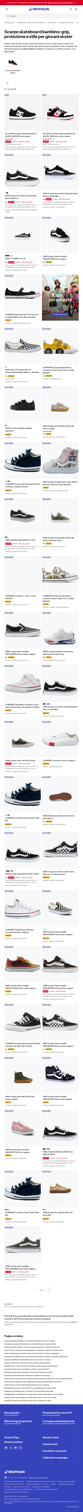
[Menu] (7, 9)
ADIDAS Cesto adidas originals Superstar (18, 429)
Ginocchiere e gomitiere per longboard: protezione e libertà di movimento (33, 1382)
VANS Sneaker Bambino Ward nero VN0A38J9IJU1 (58, 1153)
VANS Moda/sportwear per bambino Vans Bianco (58, 817)
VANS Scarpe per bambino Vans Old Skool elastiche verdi (58, 539)
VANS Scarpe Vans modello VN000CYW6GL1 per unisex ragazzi (20, 987)
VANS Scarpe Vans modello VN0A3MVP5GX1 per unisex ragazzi (58, 1044)
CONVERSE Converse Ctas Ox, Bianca (59, 760)
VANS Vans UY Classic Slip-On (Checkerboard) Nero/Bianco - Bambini (22, 371)
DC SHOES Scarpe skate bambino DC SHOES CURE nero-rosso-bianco (59, 135)
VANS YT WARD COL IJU (15, 258)
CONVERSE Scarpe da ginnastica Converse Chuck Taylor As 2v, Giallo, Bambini (58, 370)
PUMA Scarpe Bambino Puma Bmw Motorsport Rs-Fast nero (58, 652)
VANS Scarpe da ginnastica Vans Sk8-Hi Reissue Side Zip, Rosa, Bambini (60, 483)
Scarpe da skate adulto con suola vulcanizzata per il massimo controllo (32, 1347)
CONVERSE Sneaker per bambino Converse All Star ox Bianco (19, 931)
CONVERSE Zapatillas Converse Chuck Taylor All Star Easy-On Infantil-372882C (22, 706)
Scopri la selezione (60, 314)
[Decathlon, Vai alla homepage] (39, 9)
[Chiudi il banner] (77, 2)
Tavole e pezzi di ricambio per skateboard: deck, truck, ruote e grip (30, 1397)
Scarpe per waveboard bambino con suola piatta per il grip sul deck (30, 1344)
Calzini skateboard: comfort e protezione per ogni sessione (27, 1363)
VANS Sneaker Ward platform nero (20, 540)
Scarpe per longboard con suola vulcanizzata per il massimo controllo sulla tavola (36, 1356)
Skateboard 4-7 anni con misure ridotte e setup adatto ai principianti (30, 1366)
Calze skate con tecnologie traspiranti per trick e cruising (26, 1385)
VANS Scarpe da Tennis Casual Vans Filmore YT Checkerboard (58, 873)
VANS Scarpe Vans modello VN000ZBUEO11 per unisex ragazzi (58, 933)
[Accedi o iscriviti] (70, 9)
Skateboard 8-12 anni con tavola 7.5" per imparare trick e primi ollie (30, 1388)
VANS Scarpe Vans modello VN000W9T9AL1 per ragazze (17, 1151)
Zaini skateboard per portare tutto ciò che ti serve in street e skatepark (31, 1353)
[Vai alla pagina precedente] (34, 1290)
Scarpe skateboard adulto (12, 72)
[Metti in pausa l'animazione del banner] (73, 2)
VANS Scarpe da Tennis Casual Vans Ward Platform (20, 197)
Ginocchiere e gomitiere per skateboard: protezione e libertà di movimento (33, 1350)
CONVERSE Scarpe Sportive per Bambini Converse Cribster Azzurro (22, 485)
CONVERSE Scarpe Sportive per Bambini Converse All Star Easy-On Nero (22, 1044)
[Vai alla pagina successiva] (48, 1290)
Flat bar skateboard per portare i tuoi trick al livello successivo (28, 1372)
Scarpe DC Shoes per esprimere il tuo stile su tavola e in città (27, 1401)
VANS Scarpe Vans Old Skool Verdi (20, 760)
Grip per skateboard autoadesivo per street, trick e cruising (27, 1360)
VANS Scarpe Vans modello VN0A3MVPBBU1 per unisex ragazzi (20, 1267)
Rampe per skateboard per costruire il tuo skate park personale (28, 1391)
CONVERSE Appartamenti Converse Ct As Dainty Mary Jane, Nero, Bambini (22, 315)
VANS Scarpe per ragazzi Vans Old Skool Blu (58, 1213)
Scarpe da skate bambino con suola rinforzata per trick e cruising (29, 1341)
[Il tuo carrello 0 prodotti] (76, 9)
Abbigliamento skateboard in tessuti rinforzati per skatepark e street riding (33, 1394)
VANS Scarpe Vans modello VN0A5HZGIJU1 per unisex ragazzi (57, 1097)
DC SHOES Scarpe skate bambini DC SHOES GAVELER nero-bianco (21, 135)
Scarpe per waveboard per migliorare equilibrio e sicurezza (27, 1375)
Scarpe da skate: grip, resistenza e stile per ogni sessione (26, 1369)
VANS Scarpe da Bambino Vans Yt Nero (22, 874)
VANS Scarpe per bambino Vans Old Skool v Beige (58, 427)
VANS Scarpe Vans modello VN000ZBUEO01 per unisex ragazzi (20, 652)
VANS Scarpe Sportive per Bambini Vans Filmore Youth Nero (60, 194)
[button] (37, 147)
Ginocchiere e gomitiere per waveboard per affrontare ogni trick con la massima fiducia (38, 1378)
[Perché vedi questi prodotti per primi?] (5, 89)
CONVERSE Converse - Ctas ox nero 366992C (20, 597)
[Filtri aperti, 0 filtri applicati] (7, 83)
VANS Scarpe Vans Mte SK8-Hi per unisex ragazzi (20, 1097)
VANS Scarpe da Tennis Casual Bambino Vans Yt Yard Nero (60, 708)
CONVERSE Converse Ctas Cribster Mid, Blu (22, 819)
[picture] (22, 112)
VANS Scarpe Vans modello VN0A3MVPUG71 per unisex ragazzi (58, 987)
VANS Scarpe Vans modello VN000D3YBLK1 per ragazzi (55, 257)
